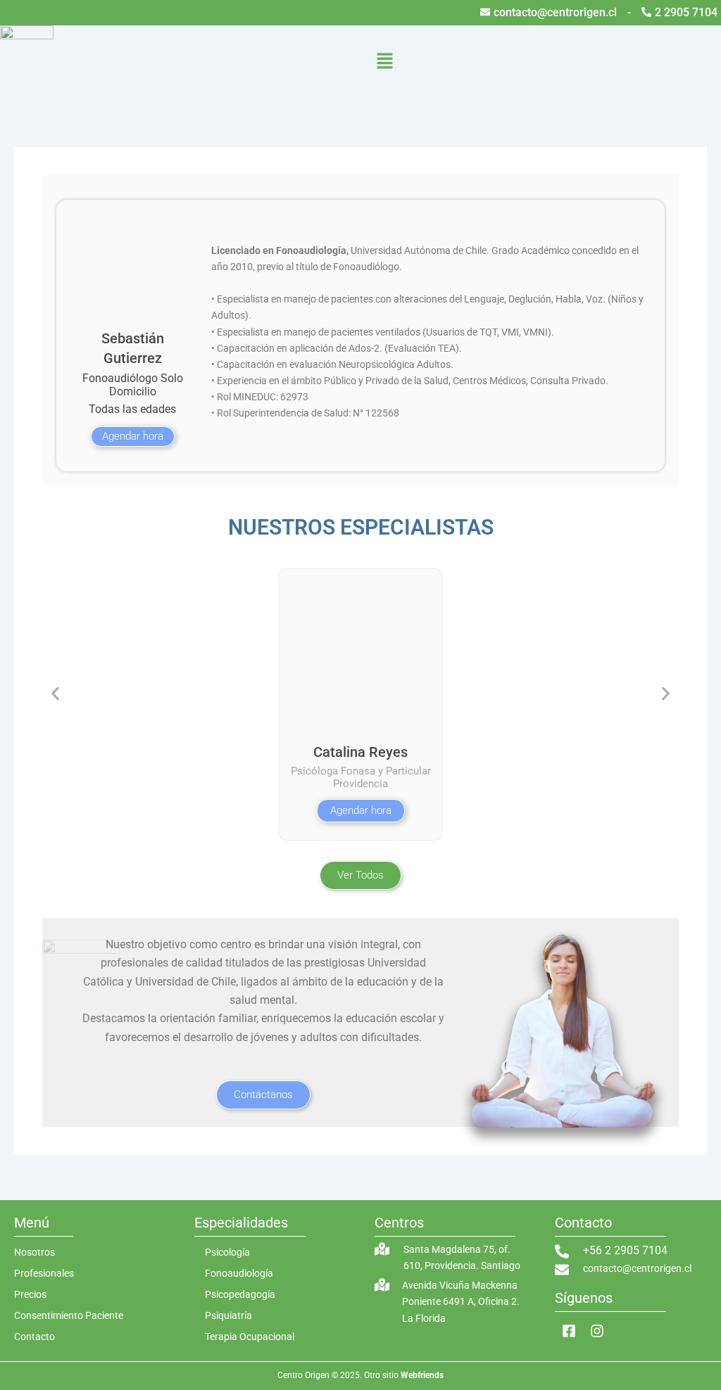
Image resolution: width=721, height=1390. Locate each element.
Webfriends (422, 1375)
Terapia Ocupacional (249, 1336)
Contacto (34, 1336)
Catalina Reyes (360, 752)
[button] (385, 64)
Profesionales (44, 1273)
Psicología (227, 1252)
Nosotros (34, 1252)
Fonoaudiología (239, 1273)
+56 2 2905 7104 (625, 1250)
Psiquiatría (228, 1315)
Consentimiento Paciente (68, 1315)
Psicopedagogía (240, 1294)
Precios (30, 1294)
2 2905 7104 (686, 12)
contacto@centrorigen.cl (555, 12)
